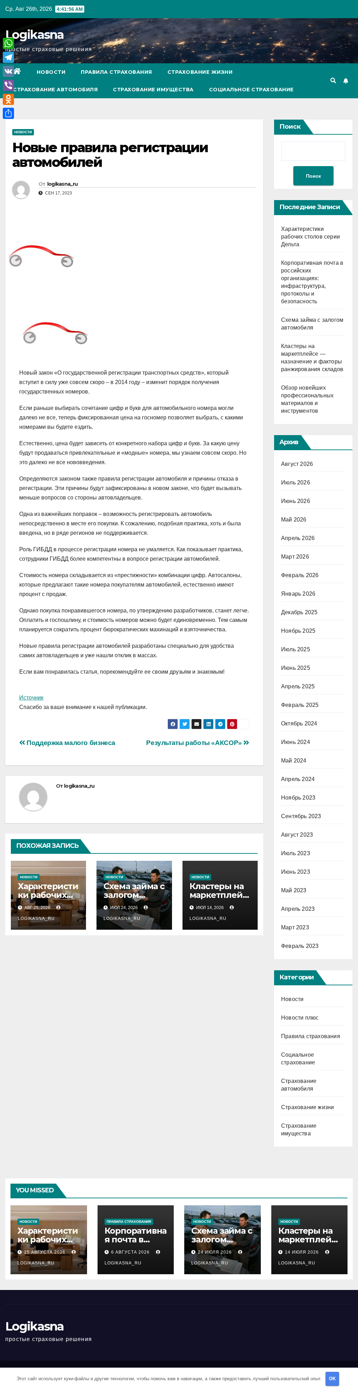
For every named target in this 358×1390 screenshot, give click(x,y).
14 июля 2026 (302, 1252)
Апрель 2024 (298, 779)
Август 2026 (297, 464)
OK (332, 1378)
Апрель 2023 (298, 909)
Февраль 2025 (299, 705)
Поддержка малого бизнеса (70, 742)
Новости (51, 72)
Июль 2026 (295, 482)
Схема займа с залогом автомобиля (133, 895)
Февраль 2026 (299, 575)
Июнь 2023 (295, 872)
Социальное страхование (251, 89)
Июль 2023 (295, 853)
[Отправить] (8, 113)
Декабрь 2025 (299, 612)
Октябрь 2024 (299, 723)
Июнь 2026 (295, 501)
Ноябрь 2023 (298, 798)
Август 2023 (297, 835)
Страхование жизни (200, 72)
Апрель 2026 (298, 538)
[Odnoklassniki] (8, 99)
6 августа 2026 (131, 1252)
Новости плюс (299, 1018)
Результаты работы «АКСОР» (194, 742)
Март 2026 (295, 557)
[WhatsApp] (8, 43)
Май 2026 (294, 520)
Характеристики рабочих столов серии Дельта (310, 236)
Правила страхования (116, 72)
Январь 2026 (298, 594)
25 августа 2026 (45, 1252)
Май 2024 (294, 761)
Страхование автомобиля (55, 89)
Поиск (290, 126)
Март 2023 (295, 927)
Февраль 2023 (299, 946)
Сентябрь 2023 (301, 816)
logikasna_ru (62, 184)
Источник (31, 698)
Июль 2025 (295, 649)
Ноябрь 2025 (298, 631)
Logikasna (34, 34)
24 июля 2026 (215, 1252)
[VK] (8, 71)
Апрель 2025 (298, 686)
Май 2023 (294, 890)
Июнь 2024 (295, 742)
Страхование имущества (153, 89)
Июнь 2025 (295, 668)
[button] (333, 81)
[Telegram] (8, 57)
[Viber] (8, 85)
